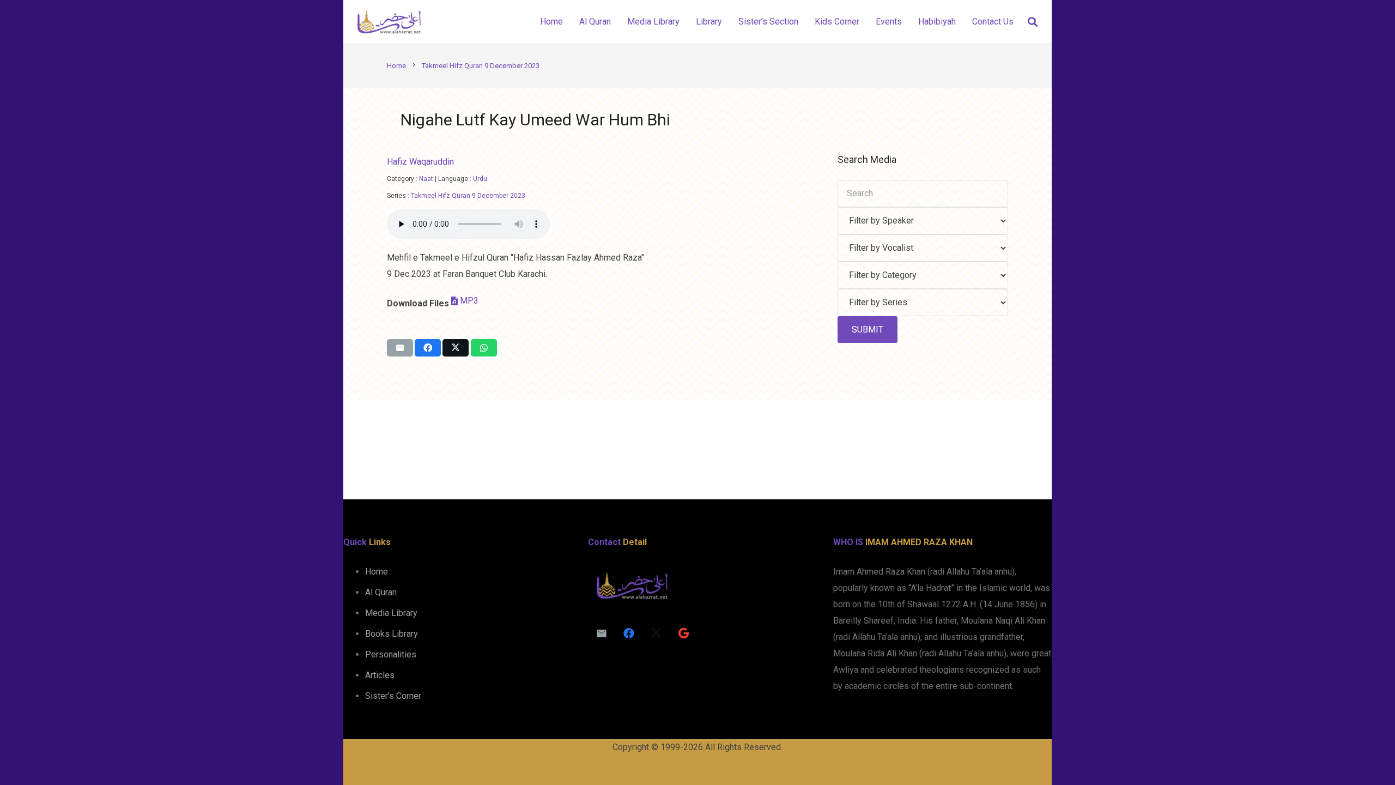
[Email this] (400, 348)
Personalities (390, 654)
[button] (1033, 22)
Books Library (391, 634)
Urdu (480, 179)
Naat (426, 179)
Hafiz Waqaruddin (420, 161)
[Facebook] (628, 633)
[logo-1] (388, 21)
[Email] (601, 633)
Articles (380, 675)
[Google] (683, 633)
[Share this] (428, 348)
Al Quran (381, 592)
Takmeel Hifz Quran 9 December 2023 (468, 196)
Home (376, 571)
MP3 (469, 300)
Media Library (391, 613)
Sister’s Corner (393, 696)
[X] (656, 633)
